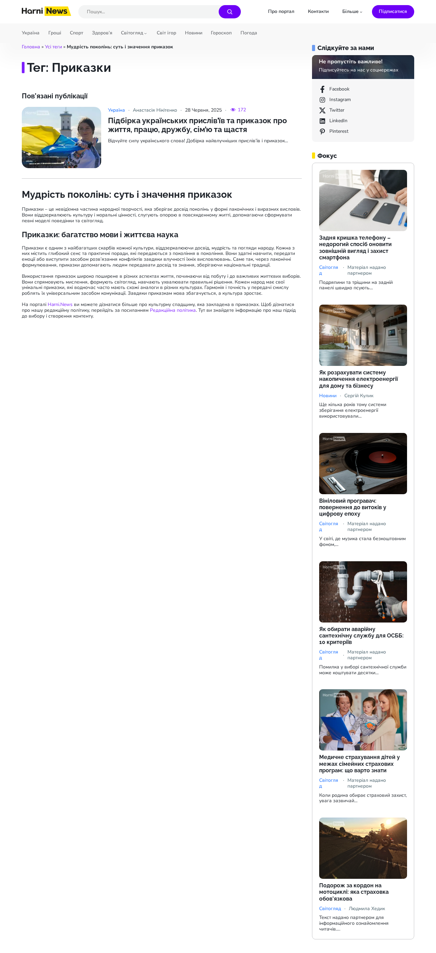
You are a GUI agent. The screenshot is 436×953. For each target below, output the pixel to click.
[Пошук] (230, 11)
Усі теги (53, 47)
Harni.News (60, 304)
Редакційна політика (173, 310)
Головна (31, 47)
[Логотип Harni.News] (46, 13)
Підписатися (393, 11)
